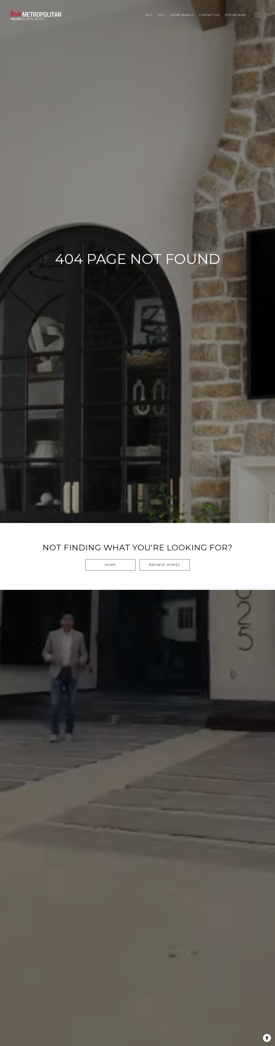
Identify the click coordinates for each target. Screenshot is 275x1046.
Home (110, 565)
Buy (149, 15)
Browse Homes (164, 565)
